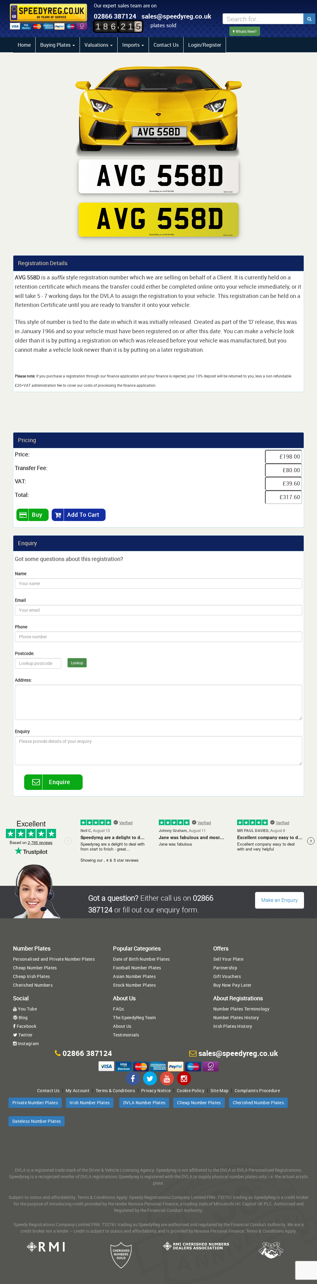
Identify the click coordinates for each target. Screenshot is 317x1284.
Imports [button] (131, 44)
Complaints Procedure (257, 1090)
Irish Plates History (232, 1026)
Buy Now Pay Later (232, 985)
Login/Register (204, 44)
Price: (22, 454)
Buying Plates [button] (56, 44)
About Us (122, 1026)
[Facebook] (133, 1078)
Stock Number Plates (134, 985)
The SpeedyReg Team (134, 1017)
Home (24, 44)
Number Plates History (236, 1017)
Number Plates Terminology (241, 1009)
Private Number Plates (35, 1102)
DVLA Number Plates (144, 1102)
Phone (21, 627)
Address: (23, 680)
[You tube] (167, 1078)
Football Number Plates (137, 968)
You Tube (27, 1009)
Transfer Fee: (31, 468)
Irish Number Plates (90, 1102)
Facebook (25, 1026)
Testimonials (126, 1035)
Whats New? (246, 31)
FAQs (118, 1009)
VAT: (20, 481)
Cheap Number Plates (35, 968)
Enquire (59, 782)
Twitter (25, 1035)
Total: (22, 494)
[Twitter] (150, 1078)
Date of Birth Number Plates (141, 959)
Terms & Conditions (115, 1090)
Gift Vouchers (227, 976)
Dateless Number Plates (36, 1121)
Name (20, 573)
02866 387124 (115, 16)
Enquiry (22, 731)
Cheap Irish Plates (31, 976)
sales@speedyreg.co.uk (176, 16)
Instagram (28, 1043)
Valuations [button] (97, 44)
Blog (22, 1017)
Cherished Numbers (33, 985)
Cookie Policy (190, 1090)
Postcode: (24, 653)
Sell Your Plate (228, 959)
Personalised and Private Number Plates (54, 959)
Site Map (219, 1090)
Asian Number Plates (134, 976)
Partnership (225, 968)
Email (20, 600)
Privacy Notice (156, 1090)
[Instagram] (184, 1078)
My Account (77, 1090)
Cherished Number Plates (258, 1102)
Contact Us (166, 44)
